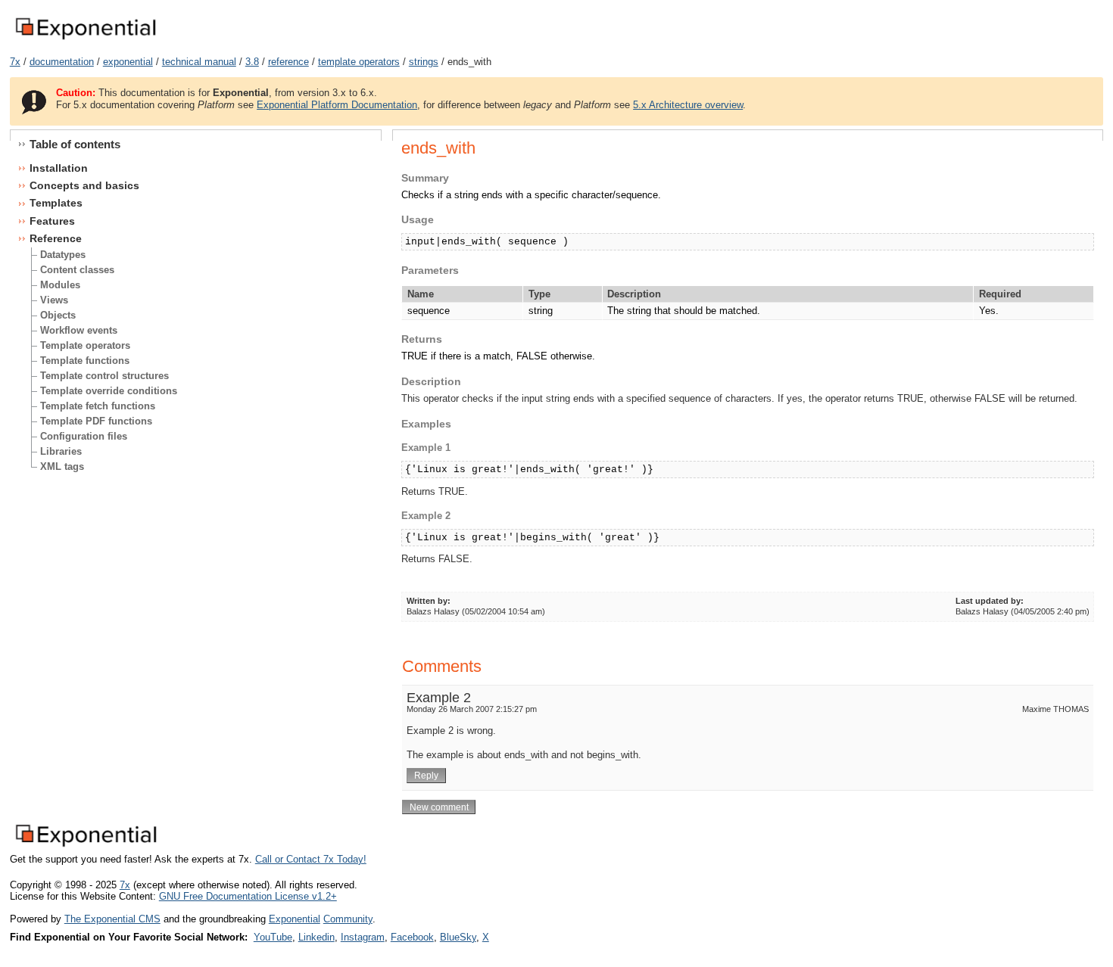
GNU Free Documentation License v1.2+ (248, 896)
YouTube (273, 937)
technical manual (199, 61)
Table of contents (75, 144)
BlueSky (458, 937)
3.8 (252, 61)
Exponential (294, 919)
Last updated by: (990, 600)
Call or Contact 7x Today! (310, 859)
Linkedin (316, 937)
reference (288, 61)
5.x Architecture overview (688, 104)
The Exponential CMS (112, 919)
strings (423, 61)
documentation (62, 61)
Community (348, 919)
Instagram (363, 937)
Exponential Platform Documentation (337, 104)
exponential (128, 61)
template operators (359, 61)
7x (15, 61)
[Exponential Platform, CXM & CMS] (85, 40)
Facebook (412, 937)
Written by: (428, 600)
